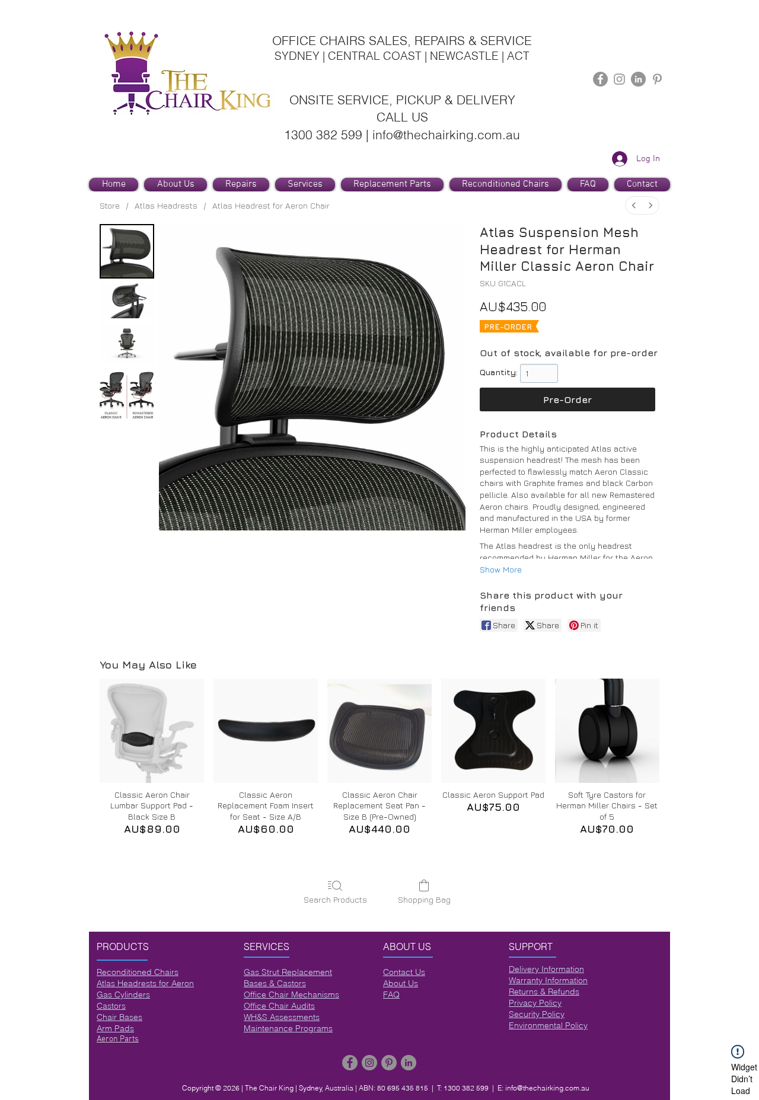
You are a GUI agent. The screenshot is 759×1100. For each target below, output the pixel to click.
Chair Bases (119, 1017)
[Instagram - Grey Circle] (369, 1062)
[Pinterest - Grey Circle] (389, 1062)
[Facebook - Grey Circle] (600, 79)
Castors (111, 1005)
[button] (305, 184)
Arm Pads (115, 1028)
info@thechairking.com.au (547, 1087)
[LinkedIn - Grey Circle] (638, 79)
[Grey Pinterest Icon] (657, 79)
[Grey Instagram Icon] (619, 79)
